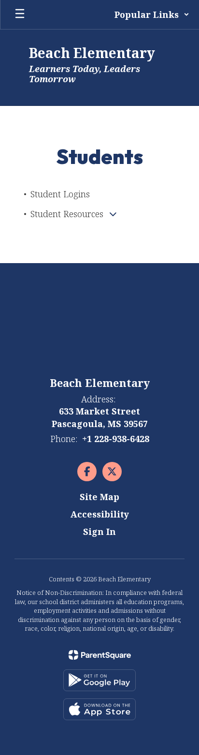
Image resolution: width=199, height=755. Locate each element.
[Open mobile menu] (19, 14)
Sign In (99, 531)
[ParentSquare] (99, 655)
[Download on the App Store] (99, 709)
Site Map (99, 497)
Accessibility (100, 514)
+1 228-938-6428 (115, 438)
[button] (152, 14)
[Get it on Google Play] (99, 680)
